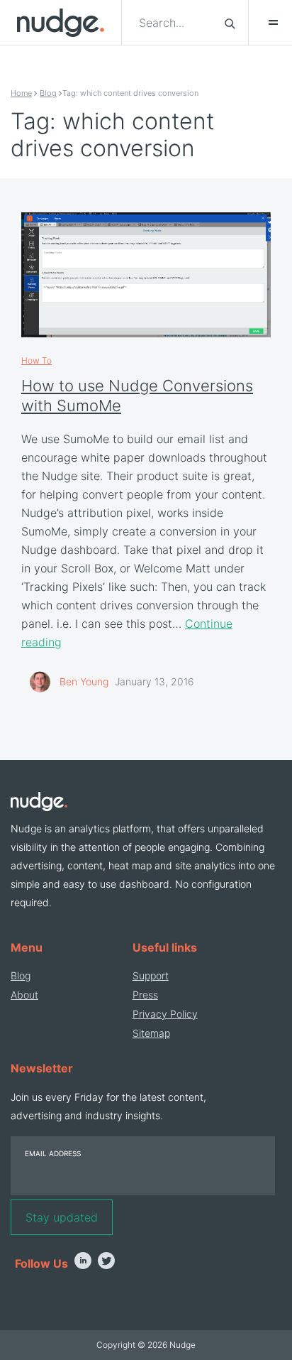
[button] (266, 22)
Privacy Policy (165, 1014)
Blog (48, 93)
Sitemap (151, 1033)
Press (145, 995)
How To (36, 360)
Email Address (53, 1153)
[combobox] (173, 22)
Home (21, 93)
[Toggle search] (230, 22)
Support (151, 975)
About (24, 995)
